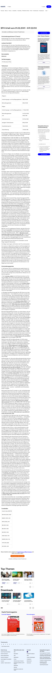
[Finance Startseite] (3, 6)
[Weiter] (33, 587)
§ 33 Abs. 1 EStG (9, 276)
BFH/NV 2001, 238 (9, 413)
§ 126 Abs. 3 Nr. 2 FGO (9, 472)
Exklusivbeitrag (4, 583)
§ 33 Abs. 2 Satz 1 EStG (21, 301)
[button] (48, 6)
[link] (2, 11)
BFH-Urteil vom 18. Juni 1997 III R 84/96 (11, 367)
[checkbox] (38, 146)
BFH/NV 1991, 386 (9, 348)
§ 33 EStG (9, 230)
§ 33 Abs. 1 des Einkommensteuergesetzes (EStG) (15, 204)
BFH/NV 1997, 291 (19, 234)
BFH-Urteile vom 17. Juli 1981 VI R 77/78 (18, 345)
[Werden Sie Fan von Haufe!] (27, 651)
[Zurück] (30, 587)
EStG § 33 (4, 56)
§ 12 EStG (25, 380)
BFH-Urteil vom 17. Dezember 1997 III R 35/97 (14, 493)
